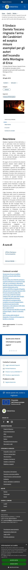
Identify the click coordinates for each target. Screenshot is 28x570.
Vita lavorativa (7, 457)
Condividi (5, 83)
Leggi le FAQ (7, 534)
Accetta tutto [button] (14, 560)
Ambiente (6, 479)
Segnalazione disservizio (10, 532)
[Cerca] (25, 7)
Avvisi (5, 497)
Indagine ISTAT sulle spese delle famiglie (13, 296)
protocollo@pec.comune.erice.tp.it (13, 520)
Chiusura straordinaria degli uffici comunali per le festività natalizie (11, 294)
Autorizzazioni (7, 484)
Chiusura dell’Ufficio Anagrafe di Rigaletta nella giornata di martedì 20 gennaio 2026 (14, 290)
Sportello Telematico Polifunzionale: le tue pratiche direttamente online (14, 286)
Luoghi (5, 504)
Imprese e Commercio (9, 459)
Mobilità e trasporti (9, 464)
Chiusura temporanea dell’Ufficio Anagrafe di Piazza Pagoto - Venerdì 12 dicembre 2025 (14, 311)
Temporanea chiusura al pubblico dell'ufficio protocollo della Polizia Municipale (11, 276)
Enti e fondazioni (8, 436)
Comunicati (7, 494)
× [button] (26, 544)
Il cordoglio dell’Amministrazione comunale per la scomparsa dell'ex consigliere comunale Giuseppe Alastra (13, 300)
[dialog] (14, 556)
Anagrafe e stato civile (9, 452)
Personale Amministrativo (10, 441)
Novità (9, 13)
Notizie (14, 13)
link (6, 557)
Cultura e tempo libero (9, 454)
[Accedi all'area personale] (21, 2)
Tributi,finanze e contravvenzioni (12, 477)
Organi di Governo (8, 429)
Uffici (5, 434)
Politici (5, 439)
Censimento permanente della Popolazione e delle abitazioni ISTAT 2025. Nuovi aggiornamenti (14, 306)
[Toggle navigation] (3, 7)
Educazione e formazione (10, 472)
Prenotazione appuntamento (11, 529)
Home (3, 13)
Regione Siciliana (6, 2)
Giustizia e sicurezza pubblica (11, 474)
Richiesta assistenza (9, 537)
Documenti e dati (8, 444)
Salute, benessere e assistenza (12, 482)
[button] (14, 567)
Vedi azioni (13, 83)
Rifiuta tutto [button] (14, 564)
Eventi (5, 506)
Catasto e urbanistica (9, 462)
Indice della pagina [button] (10, 119)
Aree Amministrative (9, 432)
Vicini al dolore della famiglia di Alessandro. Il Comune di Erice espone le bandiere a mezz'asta (13, 317)
